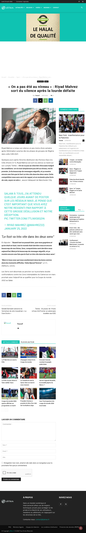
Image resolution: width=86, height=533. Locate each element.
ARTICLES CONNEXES (10, 342)
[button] (81, 8)
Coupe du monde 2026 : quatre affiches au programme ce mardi (9, 403)
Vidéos (38, 7)
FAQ (9, 527)
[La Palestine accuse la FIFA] (10, 352)
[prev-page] (3, 410)
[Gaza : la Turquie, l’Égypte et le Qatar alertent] (63, 191)
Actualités (19, 7)
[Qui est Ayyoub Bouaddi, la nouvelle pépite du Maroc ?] (47, 373)
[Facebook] (79, 1)
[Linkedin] (50, 100)
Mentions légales (18, 527)
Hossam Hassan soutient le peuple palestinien (45, 362)
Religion (29, 7)
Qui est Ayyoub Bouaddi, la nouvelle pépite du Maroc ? (47, 383)
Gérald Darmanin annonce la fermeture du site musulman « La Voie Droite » (14, 311)
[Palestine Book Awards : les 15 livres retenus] (63, 181)
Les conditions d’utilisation (49, 527)
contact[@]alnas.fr (42, 519)
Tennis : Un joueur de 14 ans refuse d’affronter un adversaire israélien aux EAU (44, 311)
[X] (82, 1)
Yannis (61, 140)
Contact (56, 7)
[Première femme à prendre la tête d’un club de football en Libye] (28, 393)
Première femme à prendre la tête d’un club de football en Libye (28, 403)
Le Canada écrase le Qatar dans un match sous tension (27, 383)
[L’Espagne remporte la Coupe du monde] (28, 352)
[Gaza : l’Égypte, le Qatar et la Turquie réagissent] (63, 171)
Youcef (37, 95)
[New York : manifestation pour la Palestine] (71, 123)
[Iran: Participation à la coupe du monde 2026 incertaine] (47, 393)
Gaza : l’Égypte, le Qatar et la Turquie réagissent (76, 171)
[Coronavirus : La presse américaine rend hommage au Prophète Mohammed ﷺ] (63, 217)
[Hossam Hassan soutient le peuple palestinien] (47, 352)
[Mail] (19, 328)
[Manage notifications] (81, 528)
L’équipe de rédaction (32, 527)
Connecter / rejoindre (22, 1)
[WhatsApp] (45, 100)
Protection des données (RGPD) (69, 527)
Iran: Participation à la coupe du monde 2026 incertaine (46, 403)
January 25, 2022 (15, 228)
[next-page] (6, 410)
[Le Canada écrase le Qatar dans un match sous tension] (28, 373)
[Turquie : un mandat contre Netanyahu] (63, 162)
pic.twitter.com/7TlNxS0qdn (24, 218)
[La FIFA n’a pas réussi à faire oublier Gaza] (10, 373)
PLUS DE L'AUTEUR (27, 342)
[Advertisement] (43, 58)
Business (46, 7)
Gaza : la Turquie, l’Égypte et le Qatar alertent (76, 190)
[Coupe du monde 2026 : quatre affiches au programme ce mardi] (10, 393)
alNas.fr (11, 531)
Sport (18, 77)
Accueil (4, 77)
